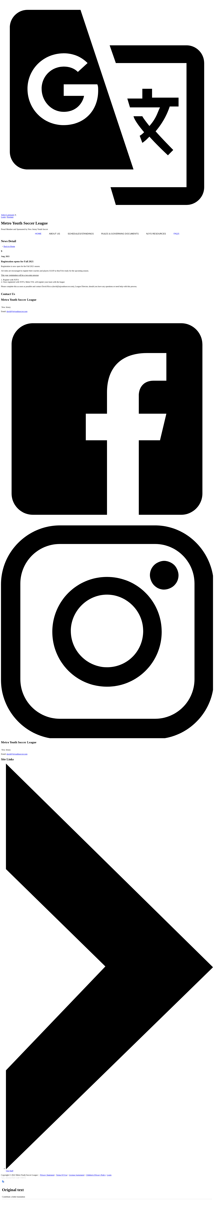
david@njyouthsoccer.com (17, 311)
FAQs (176, 234)
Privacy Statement (47, 1175)
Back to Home (9, 246)
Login (3, 217)
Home (38, 234)
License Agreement (76, 1175)
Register (10, 217)
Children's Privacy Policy (96, 1175)
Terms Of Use (61, 1175)
